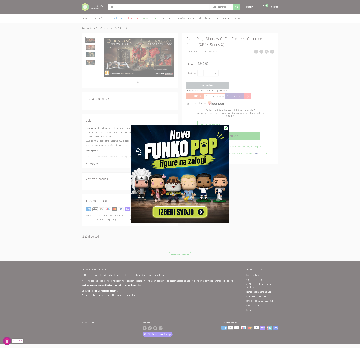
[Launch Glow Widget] (7, 341)
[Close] (225, 128)
